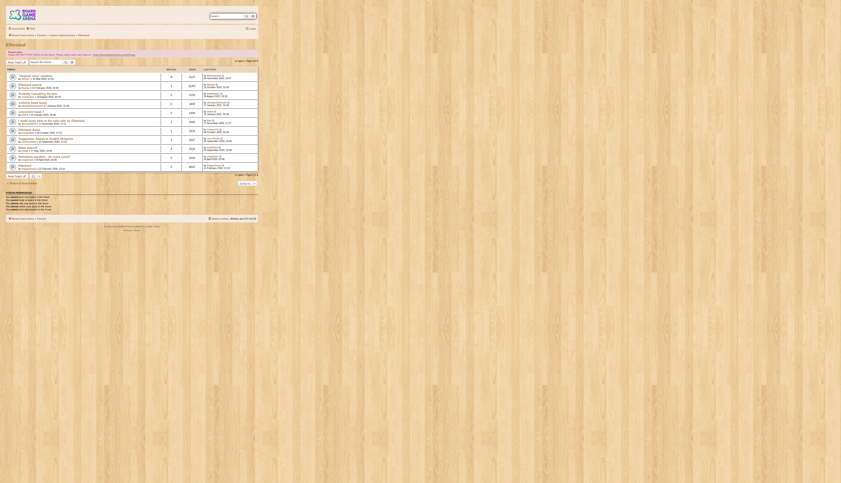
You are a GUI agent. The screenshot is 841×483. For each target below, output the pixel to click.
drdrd (25, 115)
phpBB (120, 226)
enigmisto (27, 159)
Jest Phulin (213, 138)
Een (209, 120)
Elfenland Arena (29, 129)
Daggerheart (29, 168)
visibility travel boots (32, 103)
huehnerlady (29, 141)
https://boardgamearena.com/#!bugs (114, 54)
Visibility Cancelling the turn (37, 94)
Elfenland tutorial (30, 85)
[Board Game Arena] (26, 15)
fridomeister (214, 75)
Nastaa (26, 88)
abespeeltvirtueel (31, 106)
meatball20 (28, 132)
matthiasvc (28, 97)
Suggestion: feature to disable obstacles (45, 138)
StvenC (26, 79)
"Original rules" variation (35, 76)
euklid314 (212, 147)
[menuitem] (30, 28)
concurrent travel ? (31, 112)
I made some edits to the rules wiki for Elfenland (51, 121)
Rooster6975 (29, 124)
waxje (25, 150)
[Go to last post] (223, 75)
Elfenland (16, 45)
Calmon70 (213, 129)
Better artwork (27, 147)
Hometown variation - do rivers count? (44, 156)
